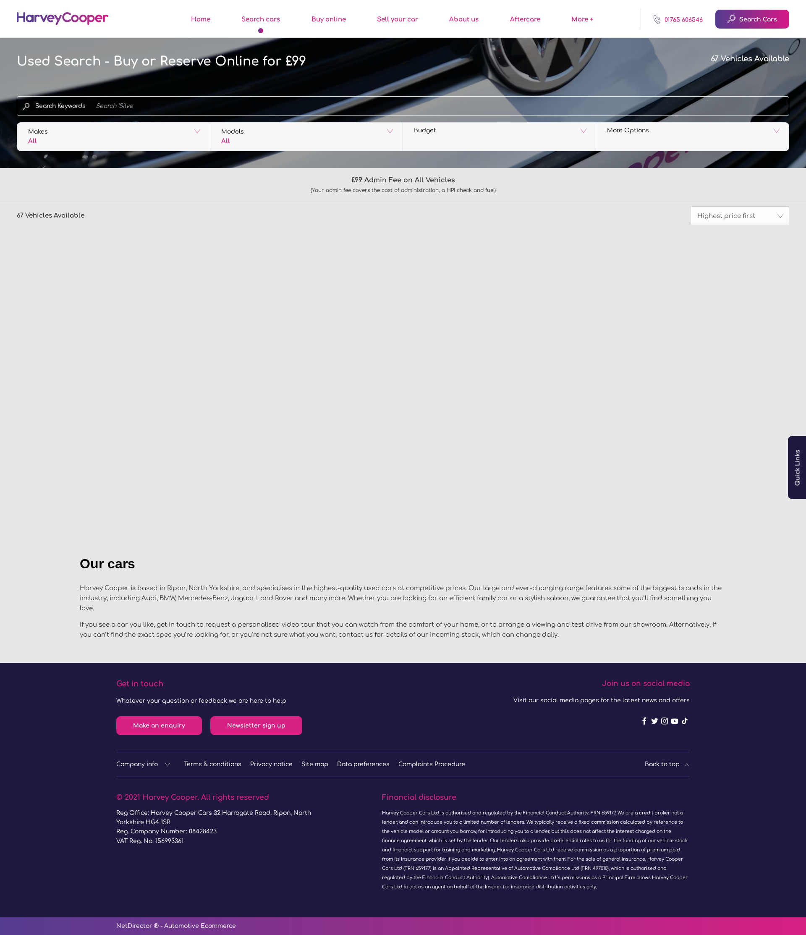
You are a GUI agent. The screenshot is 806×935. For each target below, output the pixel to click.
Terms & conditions (212, 764)
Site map (314, 764)
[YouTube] (675, 721)
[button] (113, 137)
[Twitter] (654, 721)
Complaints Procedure (431, 764)
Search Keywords (60, 106)
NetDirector (135, 926)
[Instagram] (664, 721)
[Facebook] (644, 721)
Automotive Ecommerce (200, 926)
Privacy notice (271, 764)
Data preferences (363, 764)
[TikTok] (685, 721)
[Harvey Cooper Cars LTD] (62, 18)
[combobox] (740, 215)
